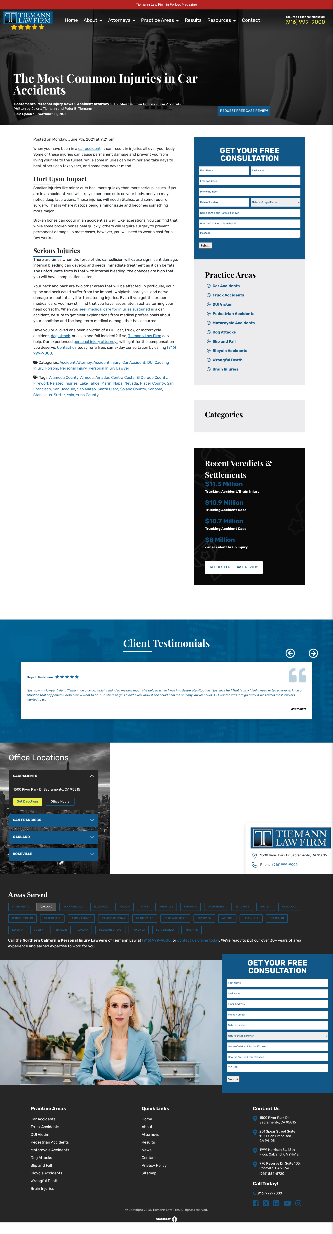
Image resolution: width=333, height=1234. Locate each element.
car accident (89, 149)
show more (298, 709)
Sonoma (155, 389)
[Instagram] (298, 1204)
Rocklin (265, 907)
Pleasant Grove (110, 930)
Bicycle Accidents (230, 351)
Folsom (51, 369)
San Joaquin (64, 389)
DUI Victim (222, 305)
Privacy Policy (154, 1166)
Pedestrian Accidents (233, 314)
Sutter (59, 395)
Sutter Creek (165, 930)
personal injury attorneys (96, 342)
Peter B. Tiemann (78, 109)
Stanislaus (42, 395)
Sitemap (149, 1173)
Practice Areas (157, 20)
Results (193, 20)
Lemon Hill (251, 918)
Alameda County (63, 378)
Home (71, 20)
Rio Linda (139, 930)
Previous (287, 650)
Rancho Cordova (113, 918)
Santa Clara (108, 389)
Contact (251, 20)
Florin (38, 930)
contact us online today (198, 941)
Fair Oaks (190, 907)
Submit (205, 245)
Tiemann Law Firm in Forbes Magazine (166, 5)
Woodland (289, 907)
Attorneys (119, 20)
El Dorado (101, 907)
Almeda (87, 378)
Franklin (61, 930)
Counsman (277, 918)
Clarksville (144, 918)
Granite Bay (216, 907)
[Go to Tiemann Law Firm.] (43, 104)
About (90, 20)
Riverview (204, 918)
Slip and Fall (224, 342)
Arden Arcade (81, 918)
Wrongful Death (228, 360)
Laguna (83, 930)
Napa (118, 384)
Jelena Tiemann (44, 109)
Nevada (131, 384)
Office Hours (60, 801)
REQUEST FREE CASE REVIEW (244, 111)
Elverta (17, 930)
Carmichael (52, 918)
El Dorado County (151, 378)
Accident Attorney (76, 363)
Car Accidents (226, 286)
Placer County (152, 384)
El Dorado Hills (175, 918)
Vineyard (191, 930)
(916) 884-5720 (271, 1174)
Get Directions (28, 801)
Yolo (70, 395)
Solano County (133, 389)
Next (310, 650)
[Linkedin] (276, 1204)
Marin (106, 384)
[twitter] (266, 1204)
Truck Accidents (228, 295)
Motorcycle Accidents (234, 323)
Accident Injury (106, 363)
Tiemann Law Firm (144, 336)
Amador (102, 378)
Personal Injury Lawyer (109, 369)
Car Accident (133, 363)
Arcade (227, 918)
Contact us (67, 348)
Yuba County (87, 395)
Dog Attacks (224, 332)
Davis (144, 907)
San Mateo (86, 389)
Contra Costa (123, 378)
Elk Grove (242, 907)
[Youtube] (287, 1204)
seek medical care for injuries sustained (114, 309)
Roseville (166, 907)
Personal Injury (73, 369)
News (146, 1150)
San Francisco (73, 907)
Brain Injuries (225, 369)
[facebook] (256, 1204)
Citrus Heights (22, 918)
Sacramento (20, 907)
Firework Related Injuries (55, 384)
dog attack (60, 336)
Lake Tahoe (89, 384)
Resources (219, 20)
